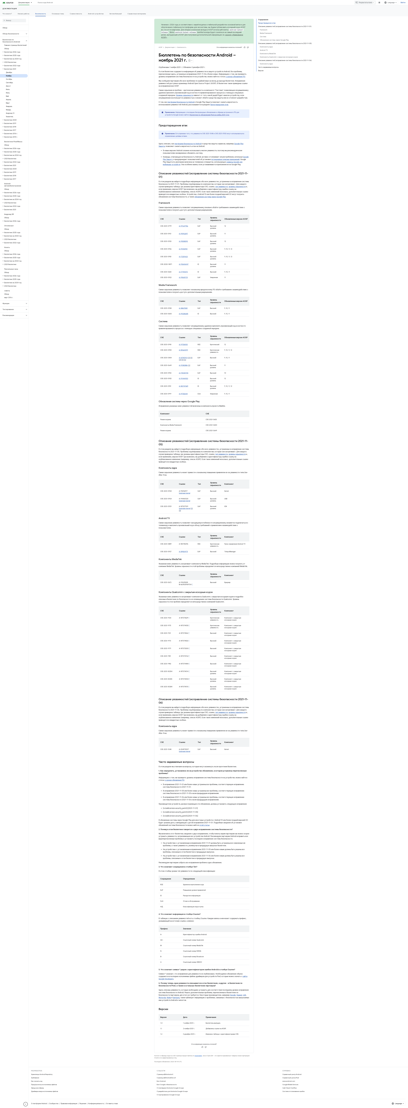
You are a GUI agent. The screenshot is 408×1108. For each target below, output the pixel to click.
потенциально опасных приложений (225, 159)
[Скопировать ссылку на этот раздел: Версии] (170, 1009)
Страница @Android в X (165, 1074)
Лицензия (82, 1103)
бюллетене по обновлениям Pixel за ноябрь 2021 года (209, 115)
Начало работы (23, 14)
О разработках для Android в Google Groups (172, 1091)
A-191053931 (183, 249)
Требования (35, 1078)
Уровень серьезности (184, 95)
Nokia (169, 998)
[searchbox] (14, 20)
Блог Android (161, 1081)
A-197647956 (183, 226)
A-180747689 (183, 386)
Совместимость (76, 14)
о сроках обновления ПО (235, 77)
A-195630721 (183, 277)
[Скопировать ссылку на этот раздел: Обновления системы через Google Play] (202, 401)
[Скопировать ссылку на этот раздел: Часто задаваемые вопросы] (196, 762)
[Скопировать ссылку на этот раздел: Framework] (172, 203)
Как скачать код (36, 1081)
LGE (244, 995)
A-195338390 (183, 241)
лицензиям (198, 1056)
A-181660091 (183, 350)
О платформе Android (39, 1103)
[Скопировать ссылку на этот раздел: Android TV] (172, 518)
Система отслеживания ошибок (293, 1091)
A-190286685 (183, 314)
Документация (23, 3)
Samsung (176, 998)
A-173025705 (183, 373)
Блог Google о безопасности (167, 1084)
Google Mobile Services (290, 1084)
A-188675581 (183, 308)
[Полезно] (244, 47)
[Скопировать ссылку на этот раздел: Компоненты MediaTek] (184, 559)
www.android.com (288, 1081)
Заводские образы (37, 1088)
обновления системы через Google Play (210, 197)
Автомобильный (115, 14)
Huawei (239, 995)
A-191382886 (183, 365)
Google (233, 995)
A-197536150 (183, 345)
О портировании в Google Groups (168, 1095)
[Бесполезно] (247, 47)
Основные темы (58, 14)
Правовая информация (69, 1103)
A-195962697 (183, 234)
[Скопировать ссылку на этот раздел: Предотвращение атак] (189, 125)
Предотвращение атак (219, 105)
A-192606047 (183, 264)
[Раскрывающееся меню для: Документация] (32, 2)
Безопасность (40, 14)
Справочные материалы (137, 14)
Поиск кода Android (45, 3)
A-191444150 (183, 378)
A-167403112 (183, 358)
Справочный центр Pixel (290, 1078)
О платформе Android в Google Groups (170, 1088)
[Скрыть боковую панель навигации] (25, 1104)
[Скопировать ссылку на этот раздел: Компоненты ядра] (179, 468)
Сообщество (54, 1103)
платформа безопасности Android (180, 102)
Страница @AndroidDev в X (166, 1078)
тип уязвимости (221, 187)
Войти (403, 3)
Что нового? (7, 14)
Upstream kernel (184, 493)
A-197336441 (183, 394)
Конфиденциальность (96, 1103)
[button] (12, 33)
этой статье (205, 825)
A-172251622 (183, 257)
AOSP (160, 47)
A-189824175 (183, 552)
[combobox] (365, 2)
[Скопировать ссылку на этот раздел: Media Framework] (179, 285)
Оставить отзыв (112, 1103)
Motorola (162, 998)
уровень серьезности (237, 187)
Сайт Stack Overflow (289, 1088)
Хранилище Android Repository (41, 1074)
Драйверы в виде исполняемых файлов (44, 1091)
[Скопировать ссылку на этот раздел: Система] (169, 321)
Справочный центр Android (291, 1074)
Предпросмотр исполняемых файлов (44, 1084)
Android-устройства (96, 14)
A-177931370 (183, 272)
